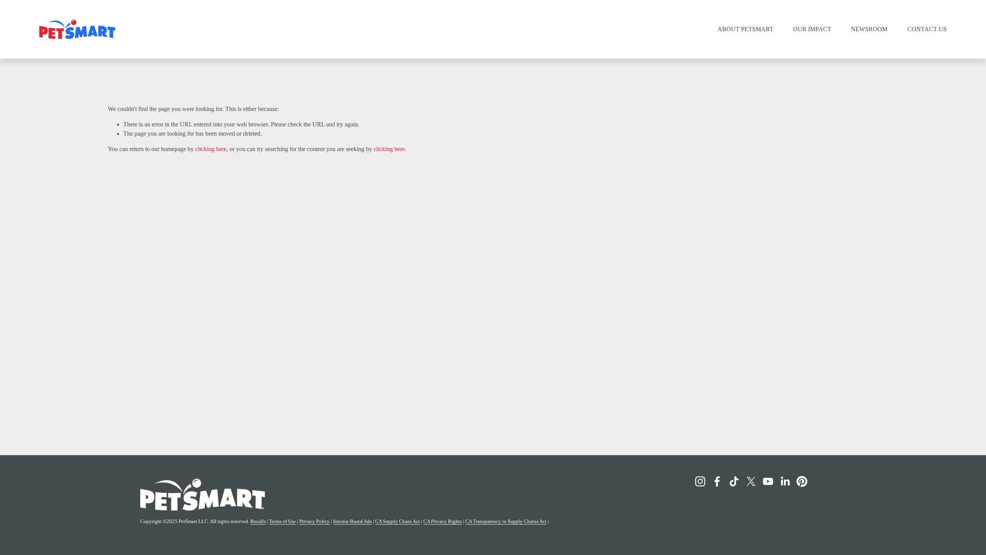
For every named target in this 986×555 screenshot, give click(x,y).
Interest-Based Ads (352, 521)
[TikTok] (734, 481)
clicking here (210, 149)
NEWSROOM (869, 29)
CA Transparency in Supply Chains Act (506, 521)
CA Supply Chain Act (397, 521)
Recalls (258, 521)
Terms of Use (282, 521)
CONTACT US (927, 29)
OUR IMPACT (812, 29)
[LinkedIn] (785, 481)
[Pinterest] (802, 481)
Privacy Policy (314, 521)
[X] (751, 481)
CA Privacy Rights (442, 521)
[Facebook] (717, 481)
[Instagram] (700, 481)
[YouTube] (768, 481)
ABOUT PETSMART (745, 29)
